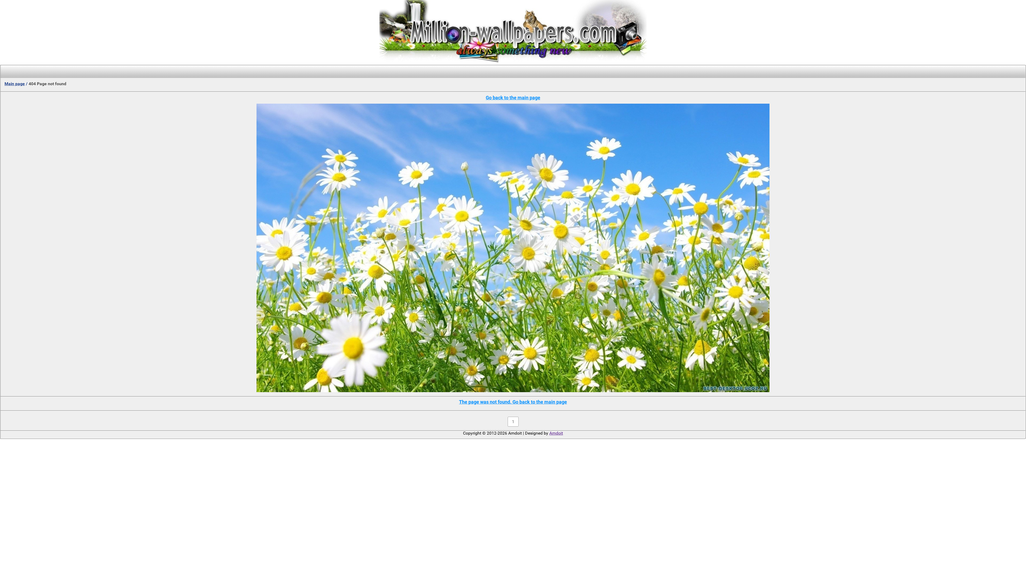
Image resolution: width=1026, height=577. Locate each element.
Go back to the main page (513, 97)
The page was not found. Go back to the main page (513, 402)
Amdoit (556, 433)
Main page (15, 83)
